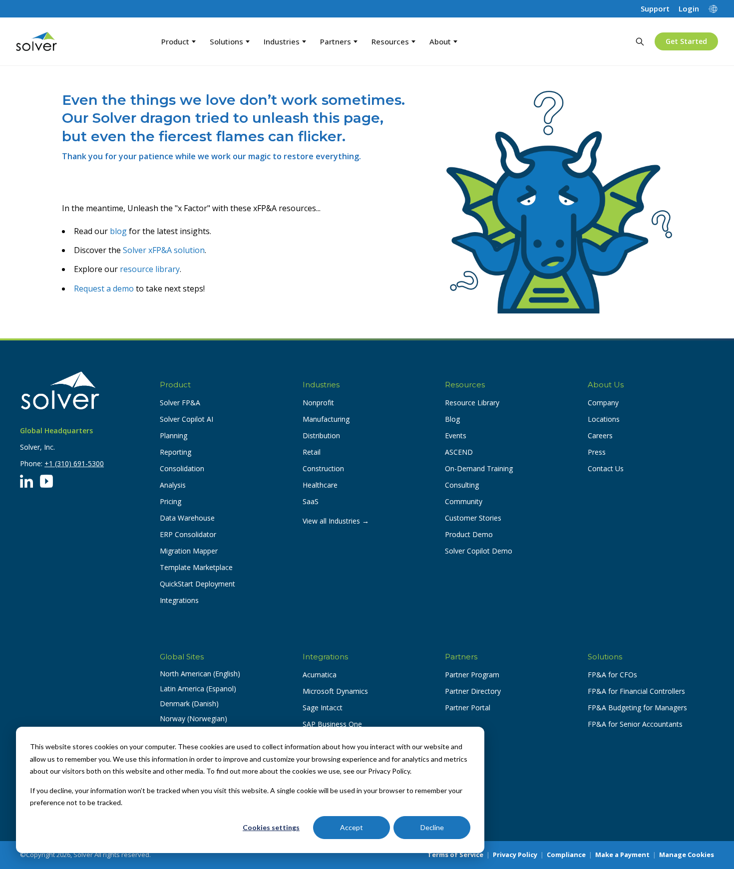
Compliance (566, 854)
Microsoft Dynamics (335, 691)
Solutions (226, 41)
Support (655, 8)
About (440, 41)
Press (597, 452)
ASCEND (459, 452)
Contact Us (606, 468)
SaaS (311, 501)
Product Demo (469, 534)
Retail (312, 452)
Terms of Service (455, 854)
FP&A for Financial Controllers (636, 691)
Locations (604, 419)
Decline (432, 827)
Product (175, 41)
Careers (600, 435)
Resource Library (472, 402)
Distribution (321, 435)
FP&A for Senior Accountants (635, 724)
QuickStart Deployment (197, 583)
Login (689, 8)
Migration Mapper (189, 551)
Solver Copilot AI (186, 419)
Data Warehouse (187, 518)
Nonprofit (318, 402)
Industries (282, 41)
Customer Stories (473, 518)
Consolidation (182, 468)
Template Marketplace (196, 567)
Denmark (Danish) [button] (189, 703)
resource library (150, 269)
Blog (452, 419)
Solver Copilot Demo (478, 551)
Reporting (175, 452)
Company (603, 402)
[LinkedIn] (26, 481)
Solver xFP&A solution (164, 250)
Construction (323, 468)
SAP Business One (332, 724)
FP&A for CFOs (612, 674)
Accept (351, 827)
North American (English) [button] (200, 673)
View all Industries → (336, 521)
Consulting (462, 485)
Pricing (170, 501)
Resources (390, 41)
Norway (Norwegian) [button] (193, 718)
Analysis (173, 485)
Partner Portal (467, 707)
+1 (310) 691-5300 (74, 463)
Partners (335, 41)
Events (455, 435)
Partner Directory (473, 691)
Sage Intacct (323, 707)
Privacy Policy (515, 854)
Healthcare (320, 485)
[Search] (640, 41)
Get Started (686, 41)
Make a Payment (622, 854)
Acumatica (320, 674)
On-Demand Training (479, 468)
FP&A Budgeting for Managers (637, 707)
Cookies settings (271, 827)
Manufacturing (326, 419)
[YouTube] (46, 481)
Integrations (179, 600)
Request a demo (104, 288)
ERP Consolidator (188, 534)
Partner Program (472, 674)
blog (118, 231)
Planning (173, 435)
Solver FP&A (180, 402)
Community (463, 501)
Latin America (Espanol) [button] (198, 688)
